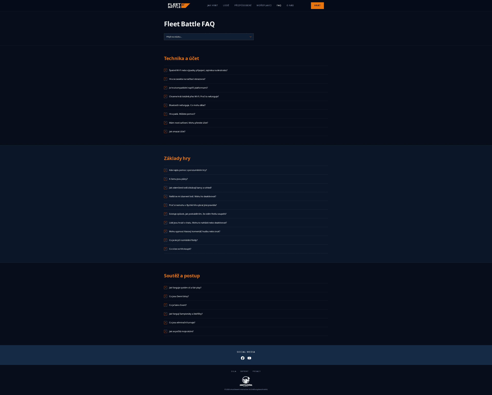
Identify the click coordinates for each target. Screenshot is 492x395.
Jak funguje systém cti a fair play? (185, 287)
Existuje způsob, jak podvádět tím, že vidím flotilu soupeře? (197, 214)
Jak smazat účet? (177, 131)
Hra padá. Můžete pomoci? (182, 114)
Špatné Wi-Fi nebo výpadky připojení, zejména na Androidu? (198, 70)
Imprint (244, 371)
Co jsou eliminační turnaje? (182, 322)
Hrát (317, 5)
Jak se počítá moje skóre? (181, 331)
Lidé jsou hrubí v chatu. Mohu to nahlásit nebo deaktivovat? (198, 222)
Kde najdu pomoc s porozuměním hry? (188, 170)
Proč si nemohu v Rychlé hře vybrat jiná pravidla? (193, 205)
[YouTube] (249, 358)
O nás (290, 5)
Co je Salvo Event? (178, 305)
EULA (233, 371)
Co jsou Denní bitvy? (179, 296)
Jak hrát (212, 5)
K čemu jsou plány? (178, 179)
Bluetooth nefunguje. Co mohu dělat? (187, 105)
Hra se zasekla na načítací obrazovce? (187, 79)
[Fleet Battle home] (179, 5)
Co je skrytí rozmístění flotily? (183, 240)
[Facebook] (242, 358)
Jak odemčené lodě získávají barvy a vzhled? (190, 187)
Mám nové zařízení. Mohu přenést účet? (188, 122)
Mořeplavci (264, 5)
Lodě (226, 5)
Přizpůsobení (243, 5)
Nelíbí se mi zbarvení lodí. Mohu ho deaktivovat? (192, 196)
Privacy (257, 371)
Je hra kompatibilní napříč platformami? (188, 87)
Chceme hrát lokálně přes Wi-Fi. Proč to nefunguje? (194, 96)
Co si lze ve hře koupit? (180, 249)
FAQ (279, 5)
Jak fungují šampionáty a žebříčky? (186, 314)
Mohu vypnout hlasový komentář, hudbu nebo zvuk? (194, 231)
